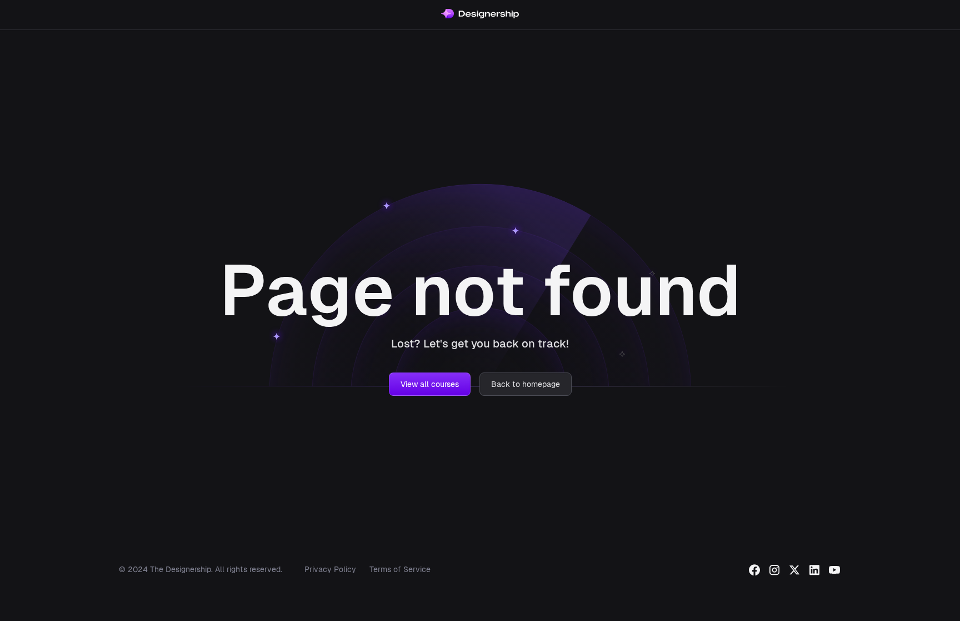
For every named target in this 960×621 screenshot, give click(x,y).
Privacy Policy (330, 569)
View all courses (430, 384)
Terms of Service (400, 569)
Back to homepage (525, 384)
